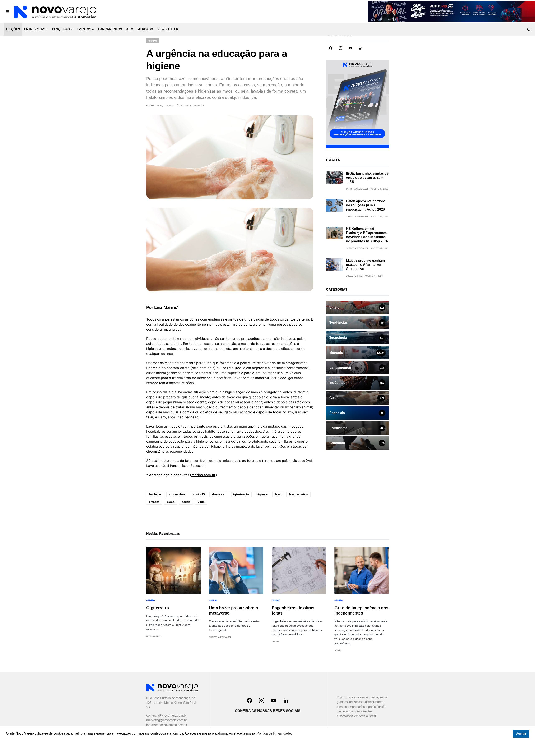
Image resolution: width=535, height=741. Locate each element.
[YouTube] (350, 48)
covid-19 (199, 494)
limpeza (154, 501)
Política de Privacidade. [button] (274, 733)
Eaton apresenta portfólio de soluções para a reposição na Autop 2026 (365, 205)
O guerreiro (157, 608)
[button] (7, 11)
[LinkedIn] (360, 48)
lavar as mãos (298, 494)
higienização (240, 494)
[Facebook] (330, 48)
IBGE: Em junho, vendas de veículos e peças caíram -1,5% (367, 178)
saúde (186, 501)
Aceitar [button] (521, 733)
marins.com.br (203, 475)
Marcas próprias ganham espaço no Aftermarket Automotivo (365, 265)
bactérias (155, 494)
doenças (218, 494)
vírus (201, 501)
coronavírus (177, 494)
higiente (262, 494)
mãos (171, 501)
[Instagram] (340, 48)
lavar (278, 494)
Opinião (152, 41)
